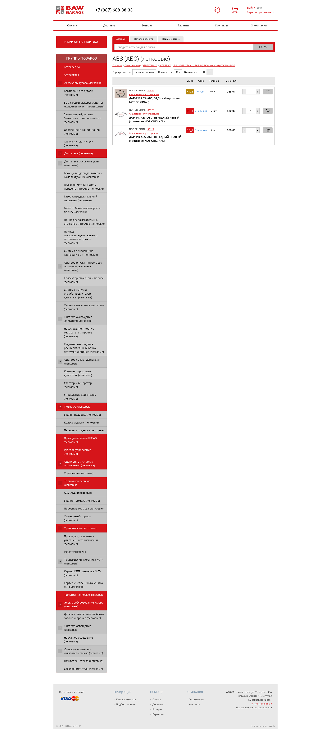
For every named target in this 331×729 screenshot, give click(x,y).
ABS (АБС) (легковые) (78, 493)
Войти (251, 7)
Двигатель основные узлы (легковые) (81, 163)
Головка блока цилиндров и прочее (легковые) (82, 210)
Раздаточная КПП (75, 552)
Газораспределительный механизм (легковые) (80, 198)
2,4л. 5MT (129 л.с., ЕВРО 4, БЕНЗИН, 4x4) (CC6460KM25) (204, 65)
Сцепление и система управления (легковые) (79, 463)
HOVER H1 (165, 65)
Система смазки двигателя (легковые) (82, 361)
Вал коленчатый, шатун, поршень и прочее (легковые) (84, 186)
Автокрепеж (72, 67)
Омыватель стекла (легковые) (83, 661)
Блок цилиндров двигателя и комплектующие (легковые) (83, 175)
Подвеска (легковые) (77, 406)
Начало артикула (143, 38)
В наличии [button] (201, 111)
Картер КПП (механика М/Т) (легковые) (82, 573)
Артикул (120, 38)
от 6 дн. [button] (201, 91)
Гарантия (184, 25)
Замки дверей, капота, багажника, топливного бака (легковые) (82, 118)
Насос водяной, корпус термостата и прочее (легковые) (79, 332)
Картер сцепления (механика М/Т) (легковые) (83, 585)
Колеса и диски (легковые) (81, 422)
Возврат (147, 25)
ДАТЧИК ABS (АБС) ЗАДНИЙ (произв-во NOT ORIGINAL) (155, 100)
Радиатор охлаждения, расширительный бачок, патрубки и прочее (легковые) (84, 348)
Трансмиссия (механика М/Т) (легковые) (83, 561)
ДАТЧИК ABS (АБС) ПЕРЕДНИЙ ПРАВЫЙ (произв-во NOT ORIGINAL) (155, 139)
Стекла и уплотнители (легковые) (78, 143)
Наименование (171, 38)
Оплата (72, 25)
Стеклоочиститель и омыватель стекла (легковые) (83, 651)
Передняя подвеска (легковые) (84, 430)
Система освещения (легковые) (77, 628)
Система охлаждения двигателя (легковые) (78, 319)
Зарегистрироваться (260, 12)
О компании (259, 25)
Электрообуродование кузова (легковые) (83, 604)
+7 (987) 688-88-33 (114, 10)
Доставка (109, 25)
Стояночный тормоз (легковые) (77, 518)
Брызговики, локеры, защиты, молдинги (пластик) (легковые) (84, 104)
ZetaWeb (270, 726)
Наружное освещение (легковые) (78, 639)
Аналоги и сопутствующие (144, 94)
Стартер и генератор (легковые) (78, 385)
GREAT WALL (149, 65)
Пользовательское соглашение (254, 707)
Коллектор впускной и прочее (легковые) (84, 280)
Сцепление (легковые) (78, 473)
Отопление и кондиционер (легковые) (82, 131)
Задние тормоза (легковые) (82, 500)
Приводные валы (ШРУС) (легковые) (80, 440)
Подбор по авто (125, 704)
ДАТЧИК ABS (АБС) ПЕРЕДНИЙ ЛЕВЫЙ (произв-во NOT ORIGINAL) (154, 119)
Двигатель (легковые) (78, 153)
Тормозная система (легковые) (77, 483)
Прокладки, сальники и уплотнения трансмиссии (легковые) (81, 540)
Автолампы (71, 75)
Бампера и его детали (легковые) (78, 93)
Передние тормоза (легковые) (83, 508)
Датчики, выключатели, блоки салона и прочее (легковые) (84, 616)
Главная (117, 65)
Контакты (221, 25)
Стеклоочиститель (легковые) (83, 669)
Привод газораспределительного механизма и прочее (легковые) (80, 237)
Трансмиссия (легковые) (80, 528)
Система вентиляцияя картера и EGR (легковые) (81, 252)
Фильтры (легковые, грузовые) (84, 594)
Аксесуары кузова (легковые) (83, 83)
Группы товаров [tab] (81, 58)
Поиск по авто (132, 65)
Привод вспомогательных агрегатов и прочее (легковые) (84, 221)
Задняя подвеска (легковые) (82, 414)
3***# (150, 90)
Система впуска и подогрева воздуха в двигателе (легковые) (83, 266)
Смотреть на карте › (260, 699)
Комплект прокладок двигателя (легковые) (78, 373)
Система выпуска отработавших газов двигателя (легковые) (78, 293)
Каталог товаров (126, 699)
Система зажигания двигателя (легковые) (84, 307)
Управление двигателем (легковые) (80, 396)
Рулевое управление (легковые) (77, 451)
